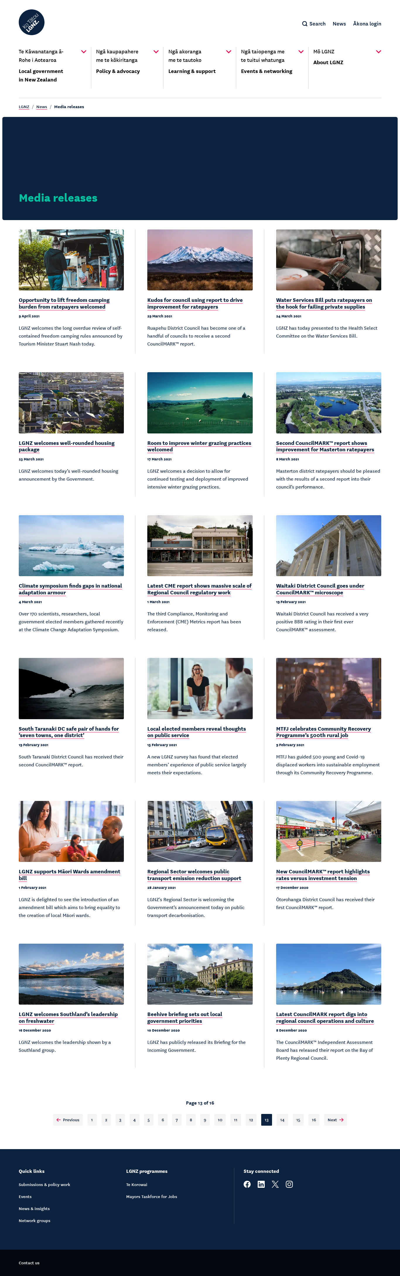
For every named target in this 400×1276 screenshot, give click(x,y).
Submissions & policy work (44, 1184)
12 (251, 1119)
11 (235, 1119)
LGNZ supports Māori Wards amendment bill (69, 874)
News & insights (34, 1208)
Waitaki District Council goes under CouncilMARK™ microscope (320, 588)
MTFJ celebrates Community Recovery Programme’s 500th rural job (323, 731)
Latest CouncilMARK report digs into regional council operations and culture (325, 1017)
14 (282, 1119)
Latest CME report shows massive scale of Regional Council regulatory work (199, 588)
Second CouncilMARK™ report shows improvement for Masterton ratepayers (325, 445)
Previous (71, 1119)
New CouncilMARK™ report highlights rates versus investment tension (323, 874)
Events (25, 1196)
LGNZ (24, 106)
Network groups (34, 1220)
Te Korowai (136, 1184)
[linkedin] (261, 1186)
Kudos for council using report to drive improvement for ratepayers (195, 302)
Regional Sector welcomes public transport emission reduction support (194, 874)
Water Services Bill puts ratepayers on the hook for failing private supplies (324, 302)
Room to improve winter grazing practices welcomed (199, 445)
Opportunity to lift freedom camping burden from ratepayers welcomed (64, 302)
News (41, 106)
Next (332, 1119)
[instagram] (289, 1186)
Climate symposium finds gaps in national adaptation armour (70, 588)
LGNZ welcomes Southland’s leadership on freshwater (68, 1017)
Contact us (29, 1262)
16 (314, 1119)
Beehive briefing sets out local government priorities (184, 1017)
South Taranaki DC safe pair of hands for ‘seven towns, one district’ (69, 731)
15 (298, 1119)
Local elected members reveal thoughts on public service (196, 731)
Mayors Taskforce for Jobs (151, 1196)
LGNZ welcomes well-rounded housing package (66, 445)
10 (220, 1119)
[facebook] (247, 1186)
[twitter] (275, 1186)
